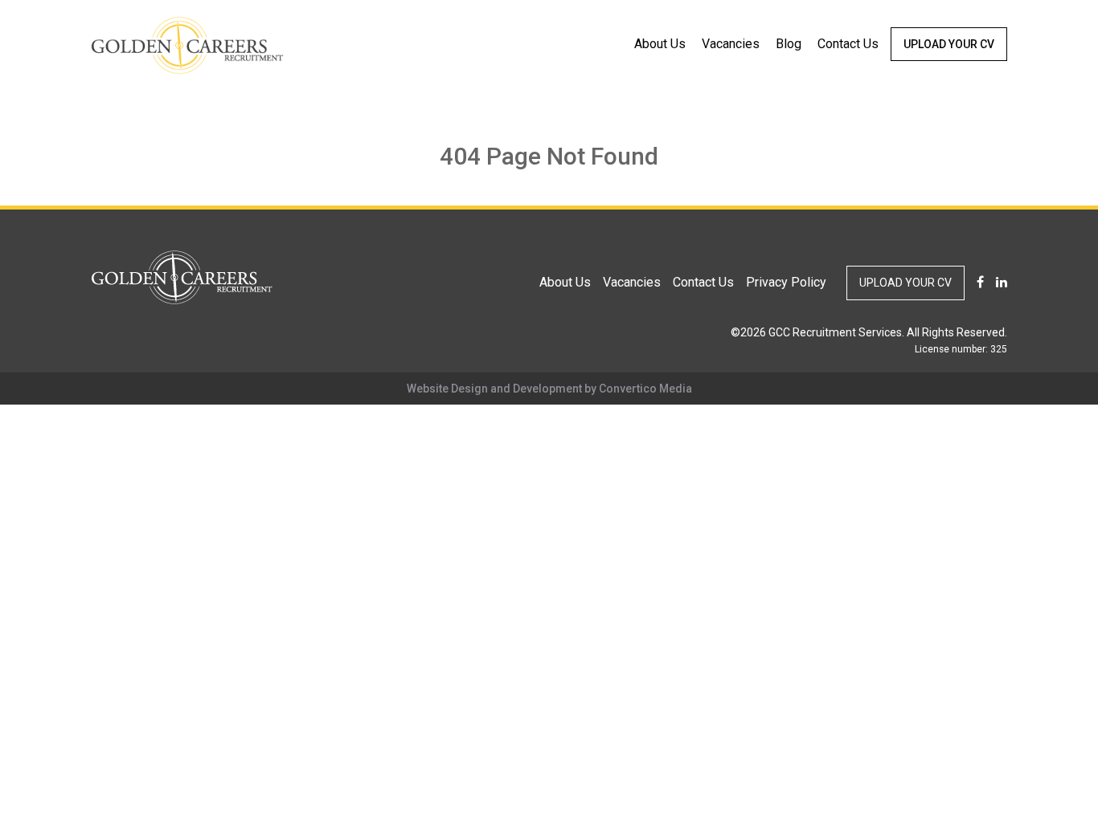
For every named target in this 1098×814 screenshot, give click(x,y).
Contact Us (848, 43)
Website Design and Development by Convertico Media (549, 388)
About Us (660, 43)
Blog (788, 43)
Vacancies (731, 43)
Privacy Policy (786, 282)
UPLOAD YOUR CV (948, 44)
